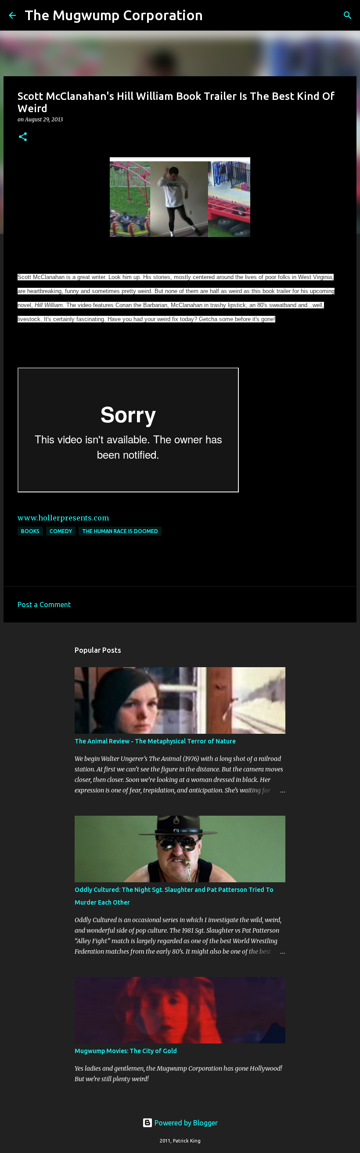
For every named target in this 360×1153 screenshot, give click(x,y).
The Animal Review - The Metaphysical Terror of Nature (155, 741)
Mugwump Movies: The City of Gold (126, 1050)
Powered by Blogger (185, 1123)
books (30, 531)
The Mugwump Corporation (114, 15)
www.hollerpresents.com (63, 517)
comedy (61, 531)
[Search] (215, 15)
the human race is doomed (120, 531)
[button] (23, 137)
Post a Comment (44, 604)
